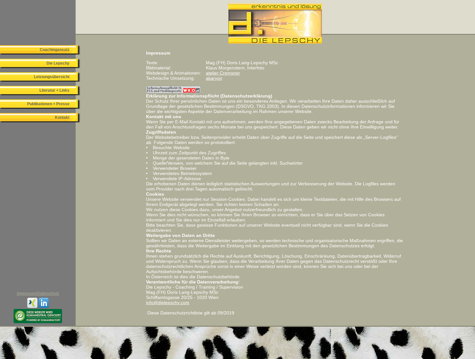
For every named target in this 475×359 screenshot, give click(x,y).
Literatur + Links (54, 90)
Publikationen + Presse (48, 104)
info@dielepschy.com (167, 302)
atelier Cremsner (223, 73)
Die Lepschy (58, 63)
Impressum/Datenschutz (38, 293)
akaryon (214, 78)
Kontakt (62, 117)
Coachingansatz (54, 49)
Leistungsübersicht (51, 77)
